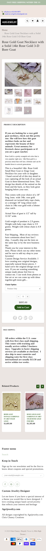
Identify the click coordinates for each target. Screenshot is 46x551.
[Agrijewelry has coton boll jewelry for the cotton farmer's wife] (23, 75)
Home (5, 30)
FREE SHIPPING (9, 330)
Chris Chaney (15, 531)
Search (5, 454)
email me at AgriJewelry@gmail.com (16, 14)
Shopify (23, 531)
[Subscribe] (41, 475)
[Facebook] (5, 484)
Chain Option (10, 284)
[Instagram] (17, 484)
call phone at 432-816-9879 (12, 12)
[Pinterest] (11, 484)
